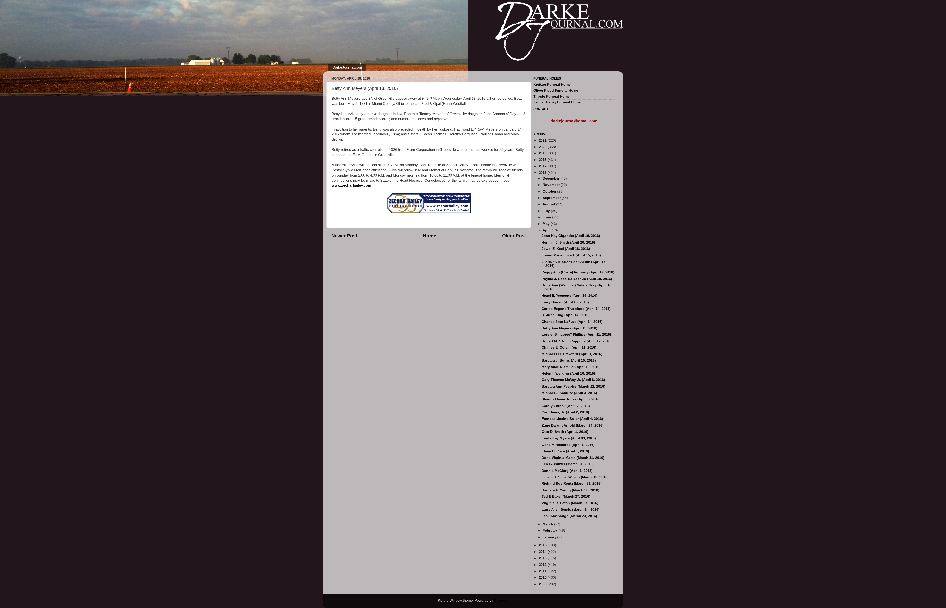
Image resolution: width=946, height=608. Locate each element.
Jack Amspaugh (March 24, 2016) (569, 516)
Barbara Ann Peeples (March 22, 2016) (573, 386)
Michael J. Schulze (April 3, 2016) (569, 393)
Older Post (514, 235)
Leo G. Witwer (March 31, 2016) (568, 464)
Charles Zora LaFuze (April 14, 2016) (572, 322)
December (551, 178)
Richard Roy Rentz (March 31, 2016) (572, 483)
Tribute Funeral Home (551, 96)
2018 (543, 160)
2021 (543, 140)
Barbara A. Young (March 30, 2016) (570, 490)
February (551, 530)
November (552, 185)
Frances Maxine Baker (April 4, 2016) (572, 419)
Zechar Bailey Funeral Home (557, 102)
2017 (543, 166)
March (548, 524)
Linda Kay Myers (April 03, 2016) (569, 438)
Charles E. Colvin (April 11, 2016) (569, 347)
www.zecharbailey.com (351, 185)
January (550, 537)
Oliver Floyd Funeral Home (555, 90)
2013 (543, 558)
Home (429, 235)
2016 (543, 173)
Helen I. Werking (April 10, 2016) (568, 373)
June (547, 217)
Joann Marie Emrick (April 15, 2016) (571, 255)
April (547, 230)
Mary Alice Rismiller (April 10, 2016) (571, 367)
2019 (543, 153)
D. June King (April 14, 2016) (566, 315)
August (549, 204)
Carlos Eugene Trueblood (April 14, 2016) (576, 309)
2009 (543, 584)
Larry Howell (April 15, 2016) (565, 302)
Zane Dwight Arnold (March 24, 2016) (573, 425)
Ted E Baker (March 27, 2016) (566, 496)
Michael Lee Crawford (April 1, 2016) (572, 354)
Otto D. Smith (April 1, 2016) (565, 432)
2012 (543, 565)
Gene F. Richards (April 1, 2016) (568, 445)
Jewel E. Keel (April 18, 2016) (566, 249)
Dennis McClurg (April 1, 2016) (567, 471)
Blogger (500, 600)
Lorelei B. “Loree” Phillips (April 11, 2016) (576, 334)
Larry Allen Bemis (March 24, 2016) (571, 509)
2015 (543, 545)
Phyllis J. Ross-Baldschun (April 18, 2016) (577, 279)
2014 (543, 552)
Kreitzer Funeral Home (552, 84)
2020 (543, 147)
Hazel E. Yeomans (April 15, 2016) (569, 295)
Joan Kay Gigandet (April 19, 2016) (571, 236)
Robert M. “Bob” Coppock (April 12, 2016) (577, 341)
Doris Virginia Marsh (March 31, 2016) (573, 458)
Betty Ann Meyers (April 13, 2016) (569, 328)
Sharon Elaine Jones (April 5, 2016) (571, 399)
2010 (543, 577)
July (547, 211)
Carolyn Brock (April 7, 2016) (566, 406)
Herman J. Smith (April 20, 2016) (568, 242)
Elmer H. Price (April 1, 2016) (565, 451)
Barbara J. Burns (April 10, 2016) (569, 360)
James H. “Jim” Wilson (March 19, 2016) (575, 477)
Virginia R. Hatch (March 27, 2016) (570, 503)
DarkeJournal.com (347, 67)
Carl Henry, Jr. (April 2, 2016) (565, 412)
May (547, 224)
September (552, 198)
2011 (543, 571)
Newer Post (344, 235)
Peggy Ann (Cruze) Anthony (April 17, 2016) (578, 272)
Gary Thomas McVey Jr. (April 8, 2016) (573, 380)
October (550, 191)
